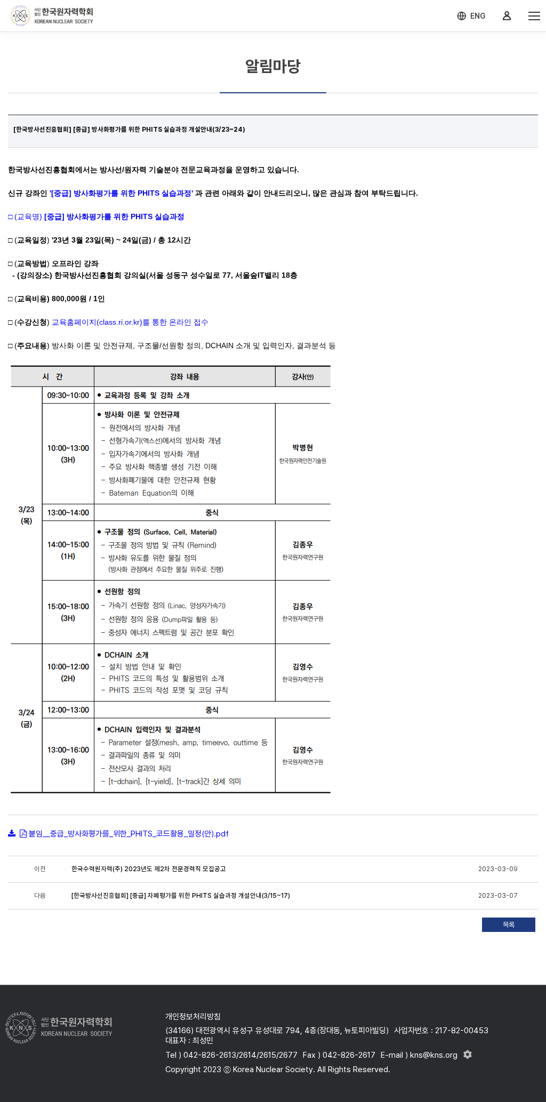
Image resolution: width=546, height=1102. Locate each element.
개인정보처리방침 (193, 1016)
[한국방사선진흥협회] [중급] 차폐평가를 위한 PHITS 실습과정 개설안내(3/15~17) (180, 895)
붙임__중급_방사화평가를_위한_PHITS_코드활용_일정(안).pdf (129, 834)
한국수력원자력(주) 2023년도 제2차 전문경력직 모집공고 (148, 869)
